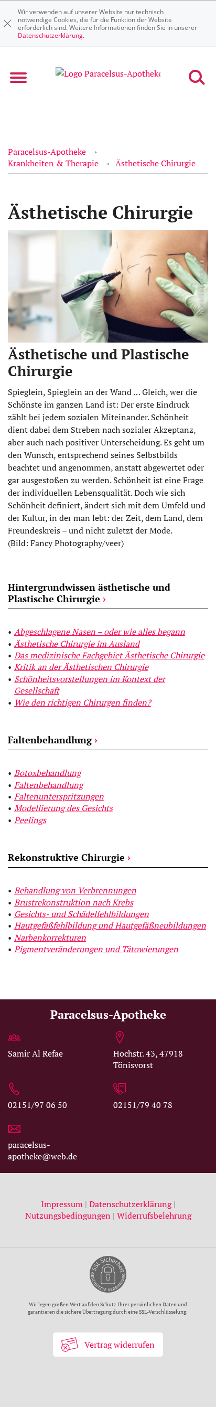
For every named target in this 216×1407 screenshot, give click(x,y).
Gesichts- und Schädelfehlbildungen (81, 914)
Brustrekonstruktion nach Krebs (73, 902)
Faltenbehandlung (53, 739)
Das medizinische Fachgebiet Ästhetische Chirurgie (109, 655)
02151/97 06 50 (37, 1105)
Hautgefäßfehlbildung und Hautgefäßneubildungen (110, 925)
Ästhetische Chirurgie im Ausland (76, 643)
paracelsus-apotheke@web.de (42, 1150)
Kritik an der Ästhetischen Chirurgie (81, 667)
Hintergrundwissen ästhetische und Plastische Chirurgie (89, 593)
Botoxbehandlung (47, 773)
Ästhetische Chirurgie (155, 163)
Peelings (30, 820)
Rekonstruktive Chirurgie (69, 857)
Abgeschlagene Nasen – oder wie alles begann (99, 631)
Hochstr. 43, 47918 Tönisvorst (148, 1059)
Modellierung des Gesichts (63, 808)
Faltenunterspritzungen (59, 796)
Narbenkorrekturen (50, 937)
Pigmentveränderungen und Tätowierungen (96, 949)
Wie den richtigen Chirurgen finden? (82, 702)
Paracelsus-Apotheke (47, 151)
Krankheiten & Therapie (53, 163)
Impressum (63, 1204)
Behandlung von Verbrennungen (75, 890)
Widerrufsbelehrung (154, 1215)
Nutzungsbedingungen (68, 1215)
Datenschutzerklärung (50, 35)
